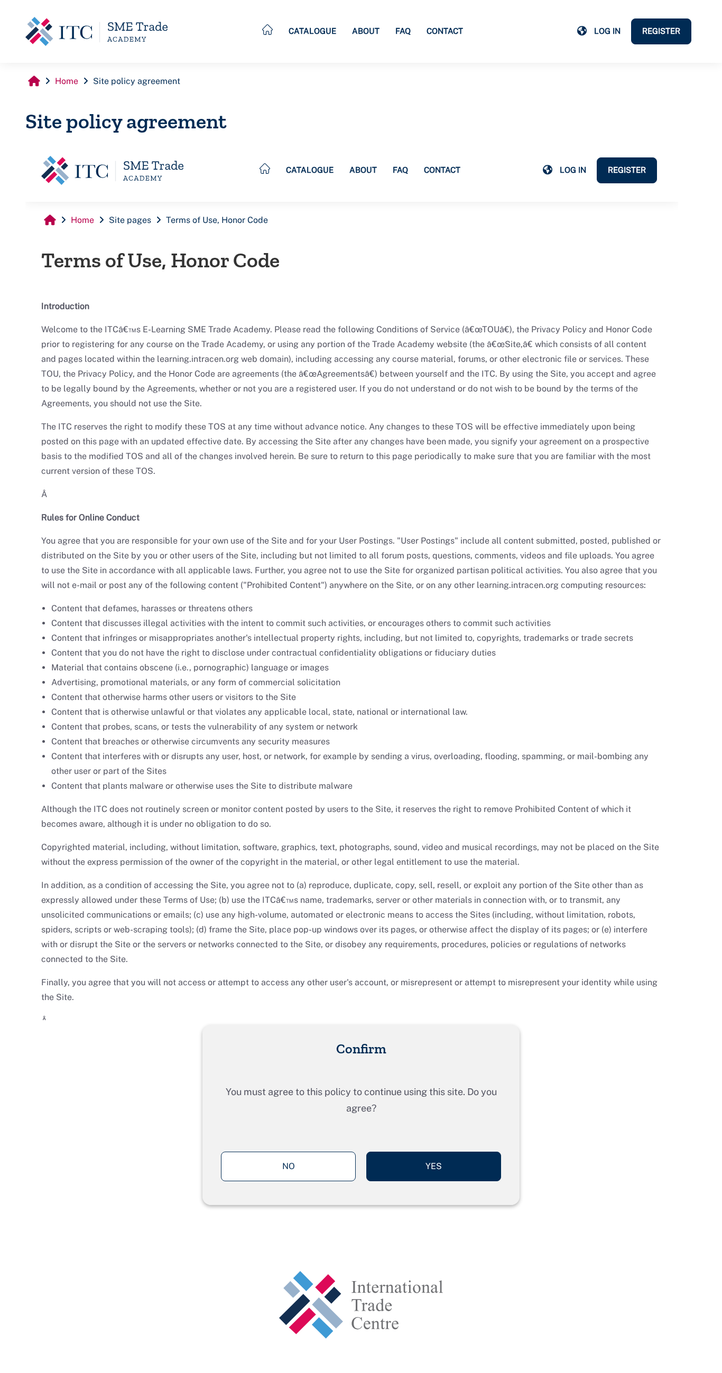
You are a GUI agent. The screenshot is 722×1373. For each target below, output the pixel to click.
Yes (433, 1166)
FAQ (403, 30)
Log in (607, 30)
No (288, 1166)
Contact (445, 30)
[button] (582, 31)
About (365, 30)
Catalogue (312, 30)
